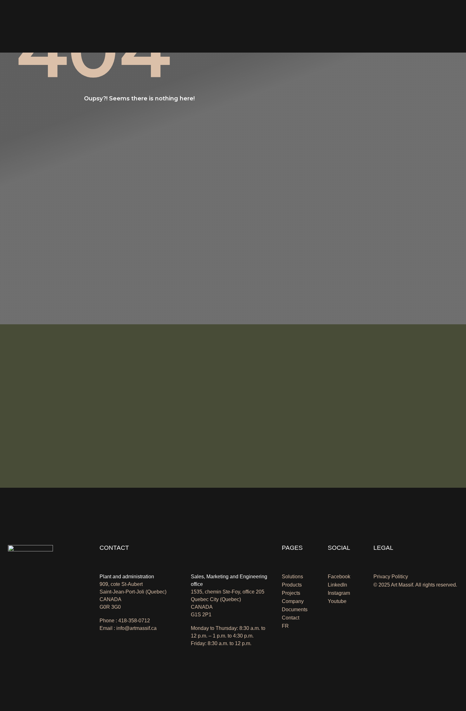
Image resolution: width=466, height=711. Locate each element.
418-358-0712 (134, 620)
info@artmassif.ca (136, 628)
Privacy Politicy (390, 576)
